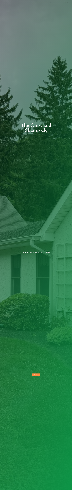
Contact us (17, 2)
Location (11, 2)
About (7, 2)
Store (3, 2)
